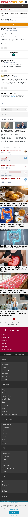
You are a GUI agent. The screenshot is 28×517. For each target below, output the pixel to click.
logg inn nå (13, 96)
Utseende (7, 322)
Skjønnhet (5, 485)
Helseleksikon (6, 337)
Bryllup (4, 491)
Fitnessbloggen (6, 349)
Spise (4, 459)
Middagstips (6, 465)
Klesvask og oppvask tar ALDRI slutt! (10, 157)
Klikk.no (21, 354)
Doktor (10, 330)
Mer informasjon (14, 515)
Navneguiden (6, 396)
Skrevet (10, 30)
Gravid (4, 393)
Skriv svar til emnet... (8, 103)
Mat (3, 440)
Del (7, 109)
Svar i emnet (14, 24)
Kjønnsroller (6, 428)
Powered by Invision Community (14, 326)
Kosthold (4, 340)
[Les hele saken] (7, 125)
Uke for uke (6, 399)
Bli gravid (5, 390)
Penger (4, 443)
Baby (4, 402)
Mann (4, 488)
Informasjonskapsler (13, 324)
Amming (5, 405)
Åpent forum (13, 20)
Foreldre (5, 385)
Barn (3, 408)
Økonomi (5, 379)
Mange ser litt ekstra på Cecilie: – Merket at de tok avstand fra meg (7, 131)
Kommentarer (6, 425)
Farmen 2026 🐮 (5, 172)
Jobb (3, 431)
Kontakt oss (24, 322)
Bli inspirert (5, 367)
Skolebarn (5, 411)
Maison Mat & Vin (8, 468)
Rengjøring (5, 373)
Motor (4, 496)
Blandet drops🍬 (5, 150)
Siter (6, 47)
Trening (4, 343)
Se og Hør (3, 165)
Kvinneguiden (7, 419)
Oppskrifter (6, 456)
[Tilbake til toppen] (14, 319)
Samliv (4, 434)
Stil (3, 482)
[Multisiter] (2, 48)
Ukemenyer (6, 453)
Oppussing (5, 370)
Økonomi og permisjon (9, 414)
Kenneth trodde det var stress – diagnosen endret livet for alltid (20, 131)
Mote (4, 477)
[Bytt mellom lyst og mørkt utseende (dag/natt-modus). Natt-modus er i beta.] (19, 324)
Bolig (4, 359)
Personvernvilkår (16, 322)
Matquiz (4, 471)
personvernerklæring (14, 509)
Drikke (4, 462)
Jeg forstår (14, 512)
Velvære (4, 346)
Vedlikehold (6, 376)
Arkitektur (5, 364)
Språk (1, 322)
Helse (3, 334)
